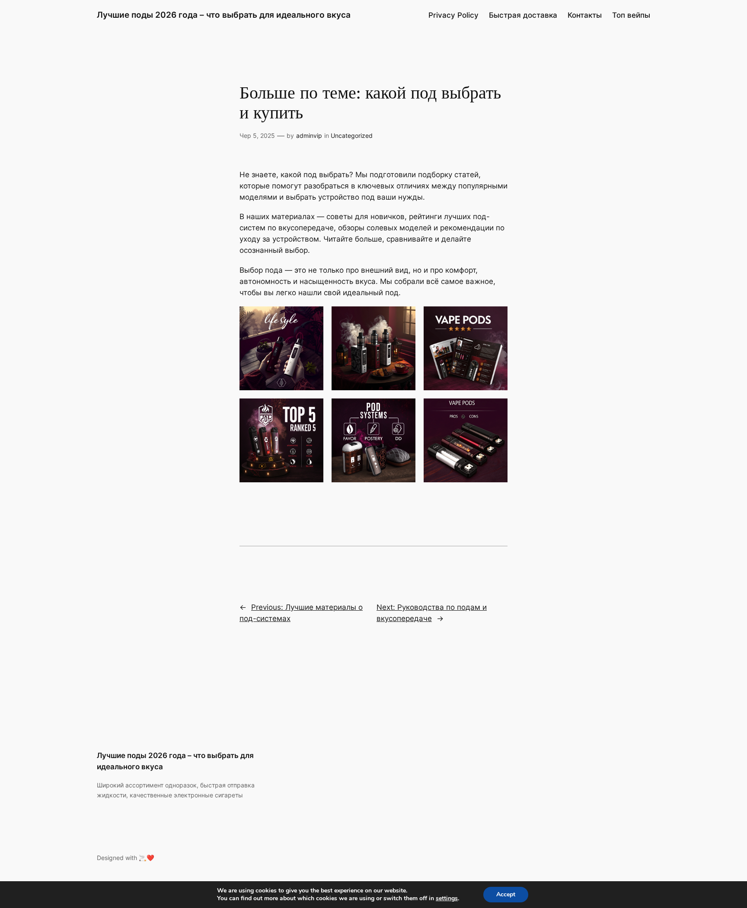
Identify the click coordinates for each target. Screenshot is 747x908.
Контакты (585, 15)
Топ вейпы (631, 15)
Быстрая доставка (523, 15)
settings (447, 898)
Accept (505, 894)
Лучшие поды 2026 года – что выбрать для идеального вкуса (224, 15)
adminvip (309, 135)
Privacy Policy (453, 15)
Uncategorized (352, 135)
